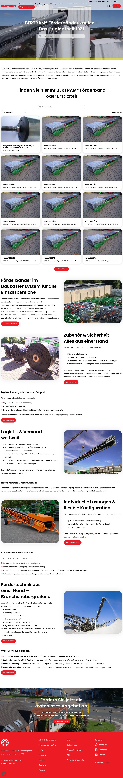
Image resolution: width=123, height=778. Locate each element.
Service (41, 760)
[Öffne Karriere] (88, 4)
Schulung (42, 755)
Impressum (71, 740)
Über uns (42, 765)
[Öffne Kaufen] (25, 4)
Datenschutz (72, 745)
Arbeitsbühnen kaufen (47, 740)
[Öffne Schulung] (57, 4)
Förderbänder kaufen (47, 745)
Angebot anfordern (74, 750)
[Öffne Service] (65, 4)
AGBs (69, 755)
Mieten (41, 750)
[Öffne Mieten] (32, 4)
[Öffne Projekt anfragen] (47, 4)
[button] (4, 774)
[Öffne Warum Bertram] (79, 4)
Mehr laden (62, 269)
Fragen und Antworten (76, 760)
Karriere (42, 770)
